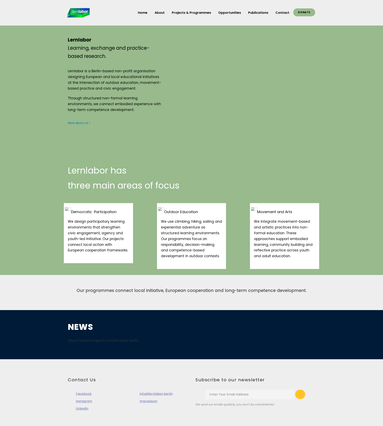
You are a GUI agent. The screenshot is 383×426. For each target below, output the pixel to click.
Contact (282, 12)
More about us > (79, 123)
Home (142, 12)
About (160, 12)
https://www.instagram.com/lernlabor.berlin (103, 340)
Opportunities (229, 12)
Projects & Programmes (191, 12)
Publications (258, 12)
